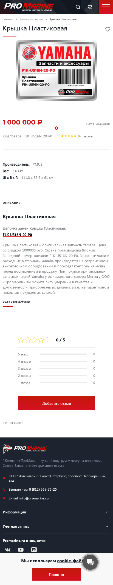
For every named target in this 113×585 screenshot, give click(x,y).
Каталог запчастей (31, 19)
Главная (8, 19)
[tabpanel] (56, 70)
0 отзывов (85, 136)
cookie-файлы (72, 560)
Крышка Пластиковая (63, 19)
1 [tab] (56, 128)
